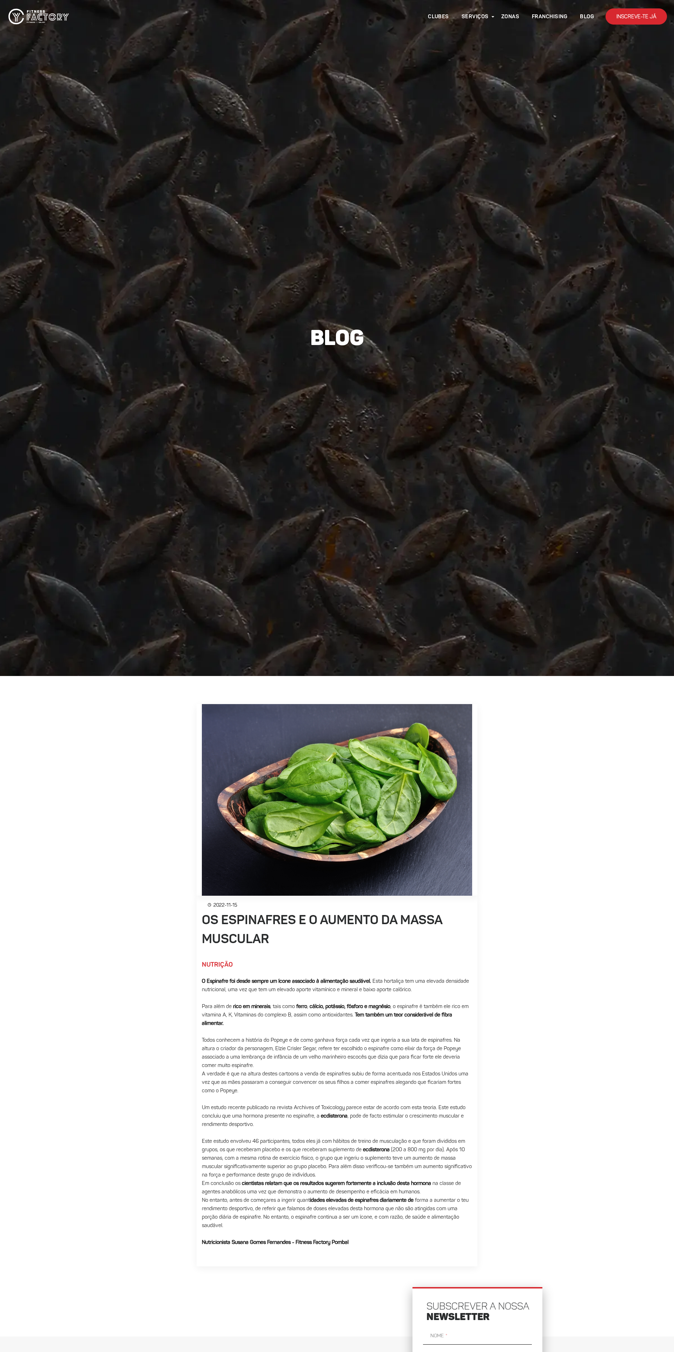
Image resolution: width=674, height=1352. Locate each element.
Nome (437, 1335)
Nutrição (217, 965)
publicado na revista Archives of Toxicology (296, 1108)
